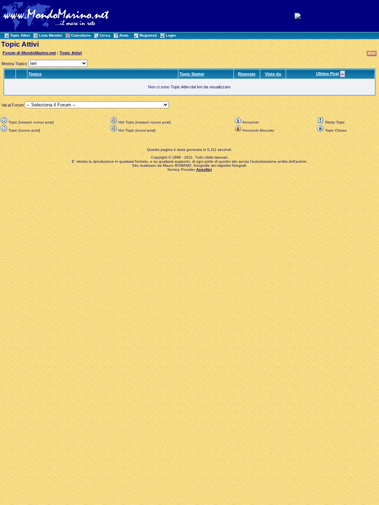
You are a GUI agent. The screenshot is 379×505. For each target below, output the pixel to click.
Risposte (246, 74)
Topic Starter (192, 74)
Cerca (105, 35)
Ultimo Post (327, 73)
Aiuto (123, 35)
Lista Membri (50, 35)
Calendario (81, 35)
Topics (34, 74)
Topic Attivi (20, 35)
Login (171, 35)
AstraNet (204, 169)
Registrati (148, 35)
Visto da (273, 74)
